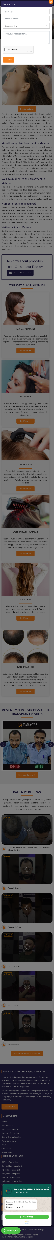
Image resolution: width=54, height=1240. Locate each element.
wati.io (27, 1223)
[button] (27, 1217)
